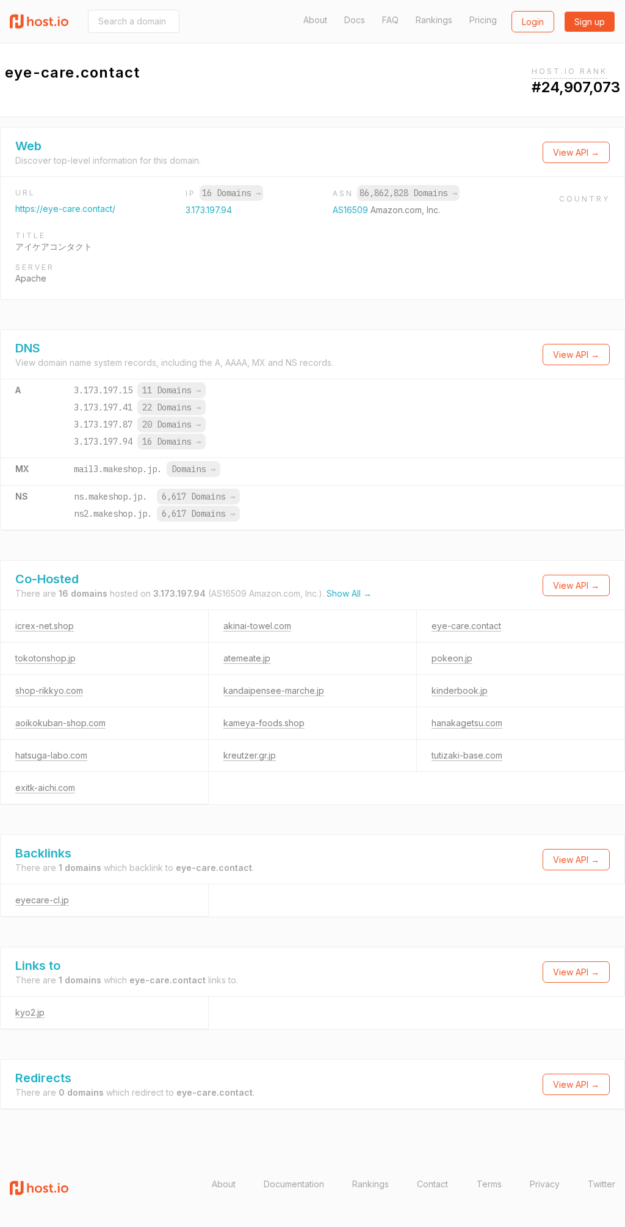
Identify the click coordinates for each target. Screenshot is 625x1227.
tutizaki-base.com (467, 755)
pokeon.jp (452, 658)
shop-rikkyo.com (49, 690)
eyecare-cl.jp (42, 900)
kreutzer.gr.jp (249, 755)
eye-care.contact (466, 626)
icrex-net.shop (44, 626)
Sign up (589, 21)
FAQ (390, 20)
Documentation (294, 1184)
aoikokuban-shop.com (60, 723)
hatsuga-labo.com (51, 755)
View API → (576, 152)
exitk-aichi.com (45, 787)
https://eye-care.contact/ (65, 208)
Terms (489, 1184)
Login (533, 21)
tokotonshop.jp (45, 658)
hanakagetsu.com (467, 723)
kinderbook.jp (460, 690)
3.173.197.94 (209, 210)
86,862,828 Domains (408, 193)
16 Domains (231, 193)
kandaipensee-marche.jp (273, 690)
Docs (354, 20)
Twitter (601, 1184)
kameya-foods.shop (264, 723)
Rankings (434, 20)
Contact (432, 1184)
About (315, 20)
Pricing (483, 20)
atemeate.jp (246, 658)
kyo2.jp (30, 1012)
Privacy (545, 1184)
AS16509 (351, 210)
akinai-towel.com (257, 626)
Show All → (349, 593)
